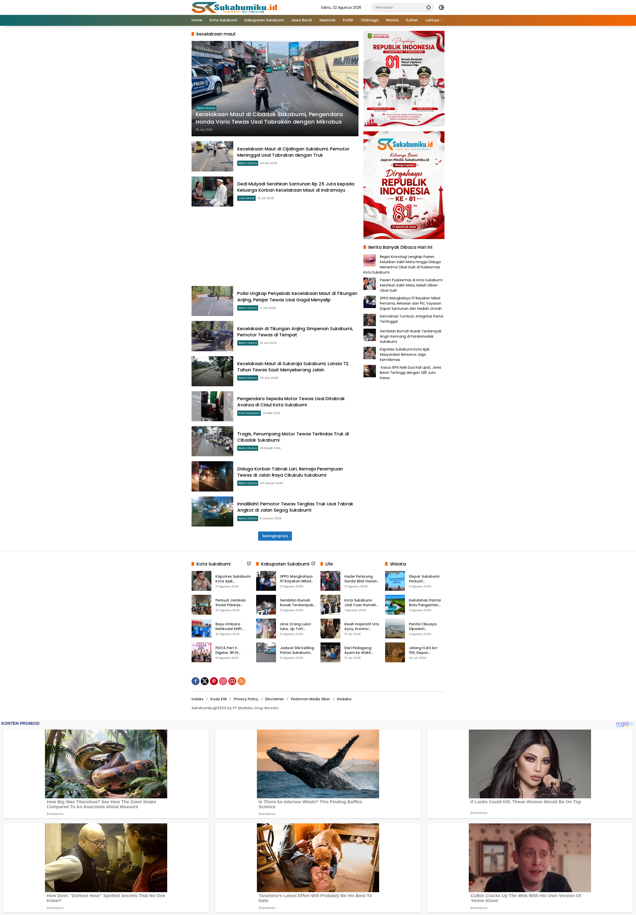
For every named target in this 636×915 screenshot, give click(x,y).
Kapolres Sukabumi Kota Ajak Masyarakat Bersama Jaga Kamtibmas (405, 354)
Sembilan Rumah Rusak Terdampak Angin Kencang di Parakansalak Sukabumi (410, 336)
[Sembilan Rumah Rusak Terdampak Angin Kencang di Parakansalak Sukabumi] (266, 605)
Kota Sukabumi (249, 413)
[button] (429, 7)
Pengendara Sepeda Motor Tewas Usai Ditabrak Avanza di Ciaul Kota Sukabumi (291, 401)
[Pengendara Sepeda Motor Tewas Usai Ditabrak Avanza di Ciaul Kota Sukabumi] (212, 406)
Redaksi (344, 699)
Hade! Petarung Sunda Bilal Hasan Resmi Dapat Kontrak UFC (360, 579)
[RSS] (241, 681)
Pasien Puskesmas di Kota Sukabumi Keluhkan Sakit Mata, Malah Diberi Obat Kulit (411, 285)
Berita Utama (206, 108)
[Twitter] (205, 681)
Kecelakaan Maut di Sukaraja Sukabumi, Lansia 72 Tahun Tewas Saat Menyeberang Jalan (293, 366)
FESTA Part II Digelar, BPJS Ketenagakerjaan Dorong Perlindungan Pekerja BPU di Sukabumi (231, 650)
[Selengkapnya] (249, 563)
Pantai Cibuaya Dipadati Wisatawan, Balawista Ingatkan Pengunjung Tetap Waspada (426, 627)
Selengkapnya (275, 535)
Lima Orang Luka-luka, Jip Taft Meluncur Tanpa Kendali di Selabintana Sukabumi (296, 627)
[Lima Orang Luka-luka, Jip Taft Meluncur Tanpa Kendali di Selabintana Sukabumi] (266, 628)
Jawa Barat (246, 198)
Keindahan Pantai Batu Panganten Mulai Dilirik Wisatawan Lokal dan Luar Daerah (425, 603)
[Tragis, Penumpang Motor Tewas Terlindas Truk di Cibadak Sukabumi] (212, 441)
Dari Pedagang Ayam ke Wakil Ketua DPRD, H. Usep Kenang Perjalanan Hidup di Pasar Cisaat (361, 650)
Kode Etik (218, 699)
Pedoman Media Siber (310, 699)
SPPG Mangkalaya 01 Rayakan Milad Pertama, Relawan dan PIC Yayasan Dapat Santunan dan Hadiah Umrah (411, 303)
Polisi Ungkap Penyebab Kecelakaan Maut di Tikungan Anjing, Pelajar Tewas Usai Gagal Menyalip (297, 296)
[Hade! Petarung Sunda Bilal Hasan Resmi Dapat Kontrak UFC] (330, 581)
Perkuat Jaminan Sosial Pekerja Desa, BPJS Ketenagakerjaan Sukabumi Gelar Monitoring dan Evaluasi (231, 603)
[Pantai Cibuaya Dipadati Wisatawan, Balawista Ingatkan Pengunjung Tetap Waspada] (395, 628)
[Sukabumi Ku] (235, 7)
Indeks (197, 699)
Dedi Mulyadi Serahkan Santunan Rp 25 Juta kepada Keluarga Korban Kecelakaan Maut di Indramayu (295, 187)
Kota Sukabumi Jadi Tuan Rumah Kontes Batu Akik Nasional (360, 603)
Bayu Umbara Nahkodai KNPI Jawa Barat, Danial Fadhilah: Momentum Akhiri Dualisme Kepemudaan (232, 627)
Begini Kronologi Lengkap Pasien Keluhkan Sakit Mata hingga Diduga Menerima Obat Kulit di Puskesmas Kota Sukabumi (402, 264)
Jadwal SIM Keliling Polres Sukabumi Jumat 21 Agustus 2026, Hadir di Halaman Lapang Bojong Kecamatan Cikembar (297, 650)
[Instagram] (223, 681)
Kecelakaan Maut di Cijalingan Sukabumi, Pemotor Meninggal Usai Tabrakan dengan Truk (293, 152)
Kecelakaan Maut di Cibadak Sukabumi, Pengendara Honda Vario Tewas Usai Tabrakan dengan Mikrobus (269, 118)
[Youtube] (232, 681)
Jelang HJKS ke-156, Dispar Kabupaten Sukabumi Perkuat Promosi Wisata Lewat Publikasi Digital (425, 650)
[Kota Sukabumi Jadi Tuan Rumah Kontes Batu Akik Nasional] (330, 605)
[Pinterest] (214, 681)
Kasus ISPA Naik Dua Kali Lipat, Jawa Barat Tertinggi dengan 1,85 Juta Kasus (410, 372)
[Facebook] (195, 681)
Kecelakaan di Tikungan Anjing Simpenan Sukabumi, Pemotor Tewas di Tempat (295, 331)
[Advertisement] (275, 246)
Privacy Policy (246, 699)
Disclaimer (274, 699)
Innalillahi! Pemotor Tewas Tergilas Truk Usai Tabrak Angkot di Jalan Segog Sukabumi (295, 507)
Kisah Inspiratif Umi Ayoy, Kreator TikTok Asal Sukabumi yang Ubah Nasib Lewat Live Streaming (361, 627)
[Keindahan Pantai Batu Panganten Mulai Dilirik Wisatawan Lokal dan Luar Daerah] (395, 605)
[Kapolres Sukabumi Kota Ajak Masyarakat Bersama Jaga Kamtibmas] (201, 581)
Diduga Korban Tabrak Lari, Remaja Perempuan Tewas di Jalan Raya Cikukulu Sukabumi (290, 472)
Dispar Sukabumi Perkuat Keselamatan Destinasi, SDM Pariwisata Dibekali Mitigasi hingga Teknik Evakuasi (426, 579)
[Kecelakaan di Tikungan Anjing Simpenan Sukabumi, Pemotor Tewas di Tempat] (212, 336)
